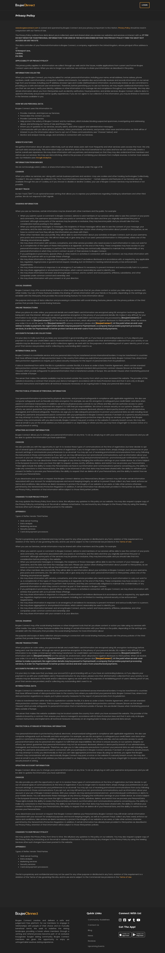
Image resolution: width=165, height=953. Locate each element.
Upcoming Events (96, 946)
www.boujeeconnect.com (27, 28)
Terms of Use (125, 541)
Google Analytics (43, 157)
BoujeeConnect (103, 323)
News (90, 935)
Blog (90, 930)
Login (144, 5)
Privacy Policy (124, 28)
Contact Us (93, 925)
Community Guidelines (99, 919)
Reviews (92, 941)
